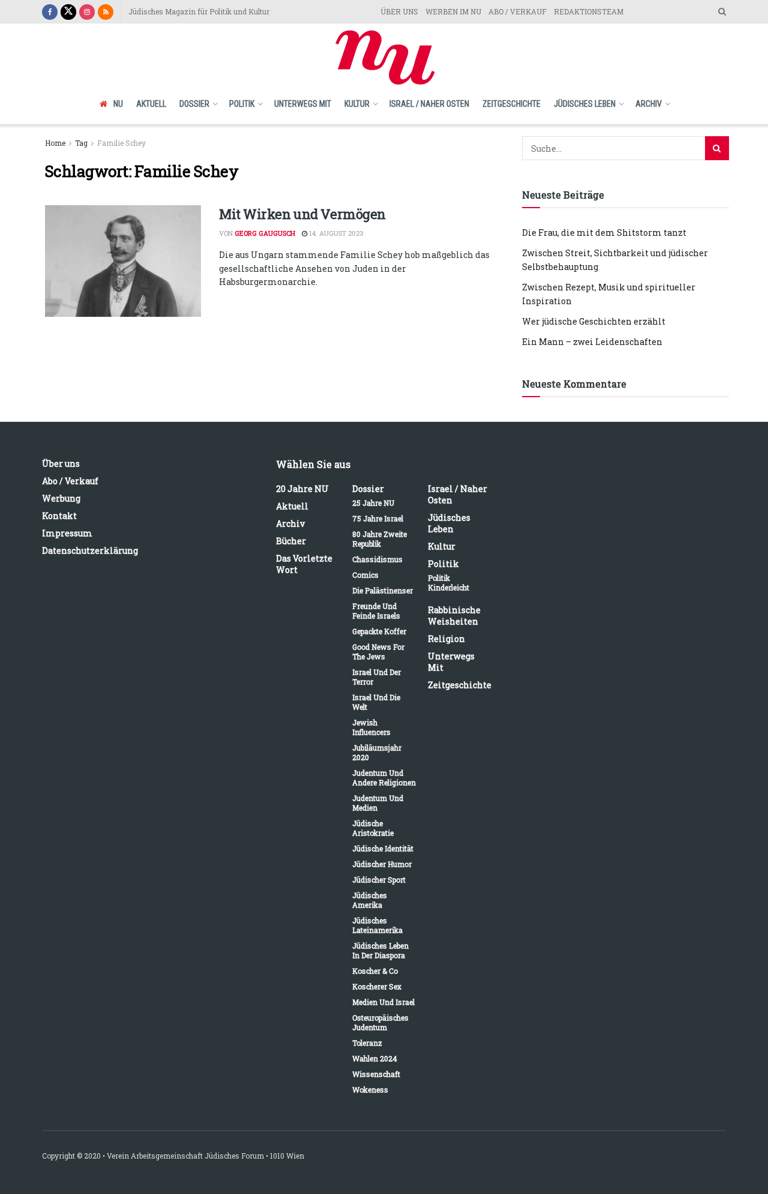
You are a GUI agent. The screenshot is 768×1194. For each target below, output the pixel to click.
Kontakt (59, 515)
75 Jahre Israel (377, 518)
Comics (365, 575)
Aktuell (151, 104)
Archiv (648, 104)
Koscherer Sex (376, 986)
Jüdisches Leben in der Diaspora (380, 950)
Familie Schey (121, 143)
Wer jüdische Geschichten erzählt (593, 321)
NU (118, 104)
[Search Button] (717, 148)
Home (55, 143)
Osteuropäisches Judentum (380, 1022)
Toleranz (367, 1043)
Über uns (61, 463)
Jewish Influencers (371, 727)
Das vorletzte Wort (304, 564)
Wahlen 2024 (374, 1058)
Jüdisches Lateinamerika (377, 925)
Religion (446, 638)
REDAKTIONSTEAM (588, 11)
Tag (81, 143)
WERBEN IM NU (453, 11)
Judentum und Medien (377, 802)
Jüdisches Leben (585, 104)
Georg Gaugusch (265, 233)
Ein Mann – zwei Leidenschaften (592, 341)
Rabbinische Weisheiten (454, 615)
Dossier (194, 104)
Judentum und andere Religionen (384, 777)
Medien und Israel (383, 1002)
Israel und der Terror (376, 676)
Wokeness (370, 1089)
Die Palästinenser (382, 590)
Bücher (291, 541)
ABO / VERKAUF (517, 11)
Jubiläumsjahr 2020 (376, 752)
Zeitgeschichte (511, 104)
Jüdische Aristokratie (373, 828)
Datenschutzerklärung (90, 550)
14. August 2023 (335, 233)
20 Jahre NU (302, 488)
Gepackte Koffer (379, 631)
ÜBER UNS (399, 11)
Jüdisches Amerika (369, 900)
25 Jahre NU (373, 503)
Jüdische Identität (382, 848)
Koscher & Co (375, 971)
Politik (241, 104)
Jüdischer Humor (382, 864)
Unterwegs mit (302, 104)
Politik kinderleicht (448, 582)
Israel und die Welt (376, 702)
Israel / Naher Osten (429, 104)
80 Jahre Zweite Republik (379, 538)
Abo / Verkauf (70, 481)
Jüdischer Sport (379, 879)
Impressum (67, 533)
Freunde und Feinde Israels (376, 610)
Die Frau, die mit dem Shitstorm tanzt (604, 232)
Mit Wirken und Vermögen (302, 214)
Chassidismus (377, 559)
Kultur (357, 104)
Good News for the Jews (378, 651)
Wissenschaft (376, 1074)
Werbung (61, 498)
